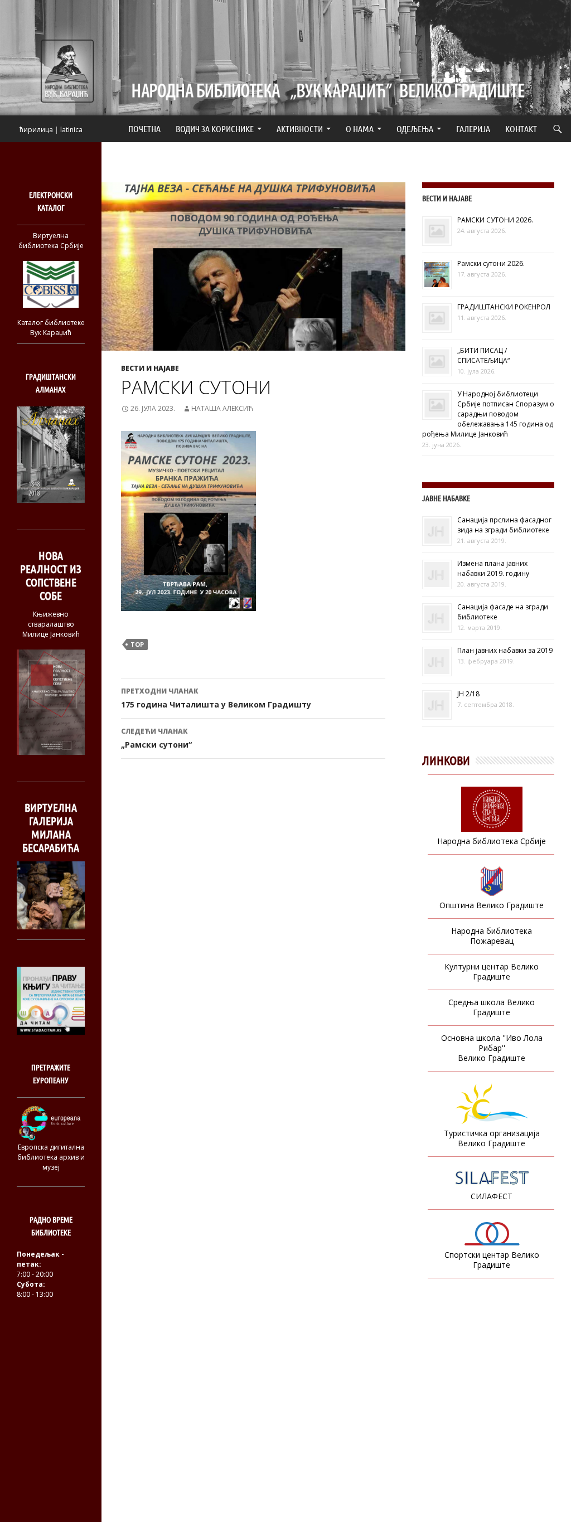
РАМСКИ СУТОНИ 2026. (495, 220)
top (137, 644)
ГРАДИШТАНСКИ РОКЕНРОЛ (503, 307)
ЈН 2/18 (468, 694)
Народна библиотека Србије (491, 841)
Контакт (521, 128)
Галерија (473, 128)
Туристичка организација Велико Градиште (492, 1138)
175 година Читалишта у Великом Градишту (216, 698)
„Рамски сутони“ (156, 738)
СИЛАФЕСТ (491, 1196)
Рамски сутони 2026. (491, 263)
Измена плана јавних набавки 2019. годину (493, 568)
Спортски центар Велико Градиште (491, 1259)
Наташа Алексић (222, 408)
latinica (71, 129)
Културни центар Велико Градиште (491, 971)
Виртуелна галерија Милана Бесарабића (50, 827)
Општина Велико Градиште (491, 905)
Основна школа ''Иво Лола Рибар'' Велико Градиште (492, 1048)
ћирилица (36, 129)
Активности (300, 128)
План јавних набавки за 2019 (505, 650)
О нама (360, 128)
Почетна (144, 128)
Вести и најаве (150, 368)
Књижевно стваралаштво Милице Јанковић (51, 624)
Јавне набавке (446, 498)
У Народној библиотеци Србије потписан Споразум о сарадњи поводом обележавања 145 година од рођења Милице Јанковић (488, 414)
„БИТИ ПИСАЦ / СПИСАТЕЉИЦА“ (483, 355)
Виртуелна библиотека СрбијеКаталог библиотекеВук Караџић (51, 284)
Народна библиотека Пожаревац (491, 935)
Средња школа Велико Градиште (491, 1007)
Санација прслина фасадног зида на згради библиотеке (504, 525)
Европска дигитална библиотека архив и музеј (51, 1157)
